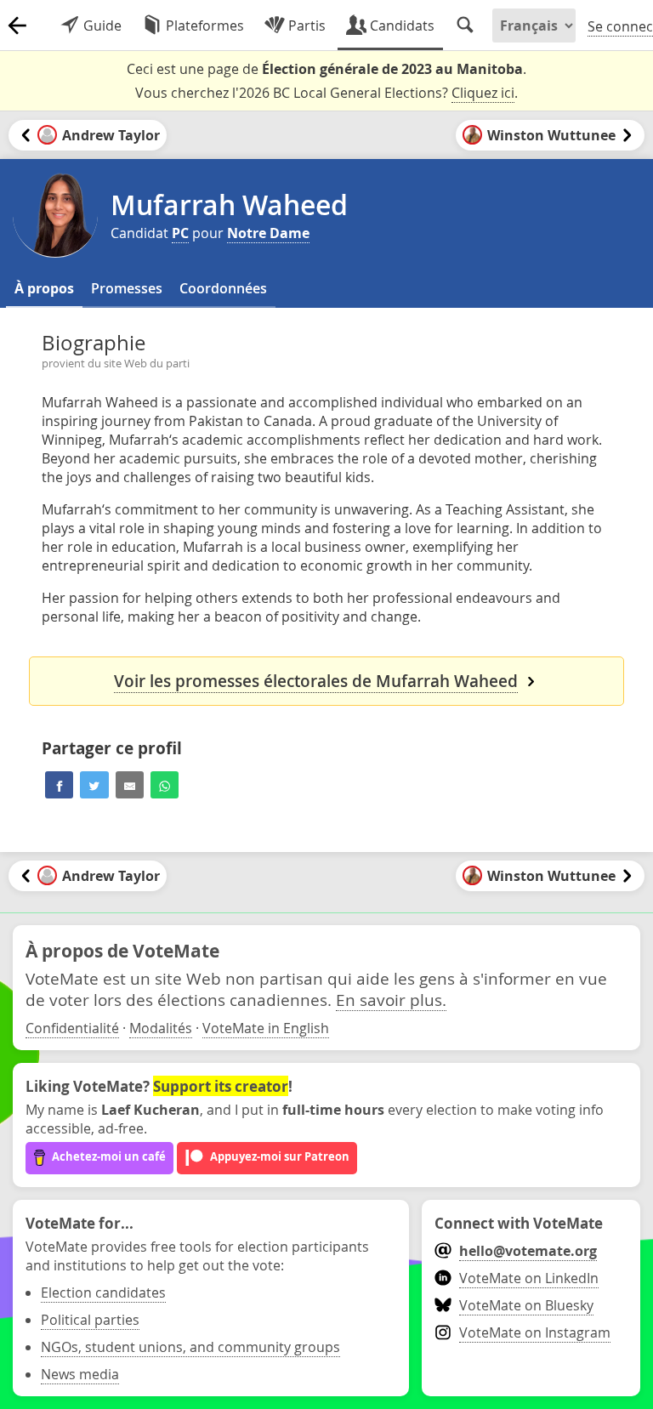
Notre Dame (268, 233)
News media (80, 1374)
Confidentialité (72, 1028)
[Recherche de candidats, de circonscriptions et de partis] (465, 25)
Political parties (90, 1319)
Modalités (160, 1028)
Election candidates (103, 1292)
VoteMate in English (265, 1028)
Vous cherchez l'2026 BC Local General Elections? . (326, 92)
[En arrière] (17, 26)
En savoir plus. (391, 999)
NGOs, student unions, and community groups (190, 1347)
